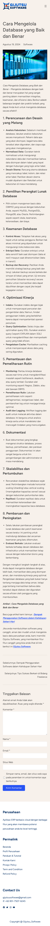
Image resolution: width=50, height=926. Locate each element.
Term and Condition (12, 869)
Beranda (7, 847)
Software (27, 44)
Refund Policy (10, 873)
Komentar (8, 709)
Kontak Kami (9, 860)
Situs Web (8, 762)
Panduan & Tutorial (12, 855)
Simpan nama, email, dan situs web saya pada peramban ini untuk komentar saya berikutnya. (26, 777)
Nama (6, 739)
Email (6, 750)
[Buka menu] (45, 6)
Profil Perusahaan (11, 851)
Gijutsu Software (22, 646)
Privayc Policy (9, 865)
